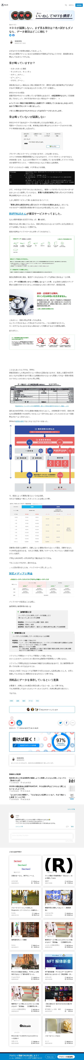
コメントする (69, 841)
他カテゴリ (12, 25)
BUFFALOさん (17, 213)
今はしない (50, 1057)
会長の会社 (19, 421)
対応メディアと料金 (20, 573)
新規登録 (79, 5)
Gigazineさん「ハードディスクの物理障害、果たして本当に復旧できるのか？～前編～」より (42, 406)
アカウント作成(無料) (66, 1057)
